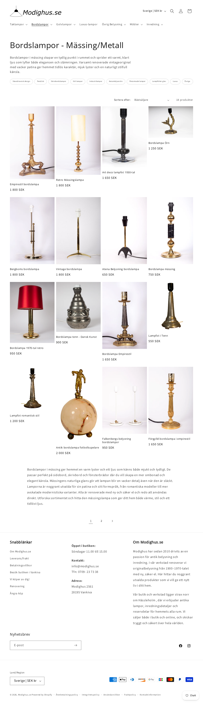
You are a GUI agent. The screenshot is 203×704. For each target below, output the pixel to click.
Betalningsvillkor (21, 565)
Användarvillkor (111, 694)
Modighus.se (24, 694)
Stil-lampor (78, 81)
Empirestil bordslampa (24, 184)
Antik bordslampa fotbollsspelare (77, 447)
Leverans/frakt (19, 559)
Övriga (187, 81)
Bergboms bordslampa (24, 269)
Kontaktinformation (150, 694)
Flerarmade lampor (137, 81)
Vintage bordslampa (69, 269)
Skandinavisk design (21, 81)
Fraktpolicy (130, 694)
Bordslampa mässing (161, 269)
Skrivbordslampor (58, 81)
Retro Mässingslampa (70, 180)
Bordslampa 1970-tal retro (27, 348)
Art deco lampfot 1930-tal (118, 172)
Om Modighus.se (20, 552)
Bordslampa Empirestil (116, 354)
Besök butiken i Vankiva (25, 572)
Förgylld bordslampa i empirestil (169, 439)
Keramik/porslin (116, 81)
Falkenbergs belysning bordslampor (116, 440)
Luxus (175, 81)
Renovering (17, 586)
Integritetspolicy (91, 694)
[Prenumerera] (75, 645)
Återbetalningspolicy (67, 694)
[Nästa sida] (112, 521)
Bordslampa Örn (158, 143)
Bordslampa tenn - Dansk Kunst (76, 337)
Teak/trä (40, 81)
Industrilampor (95, 81)
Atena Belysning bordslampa (120, 269)
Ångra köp (16, 594)
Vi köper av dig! (20, 579)
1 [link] (91, 521)
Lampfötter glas (159, 81)
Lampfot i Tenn (158, 335)
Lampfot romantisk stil (24, 415)
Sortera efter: (122, 100)
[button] (18, 24)
